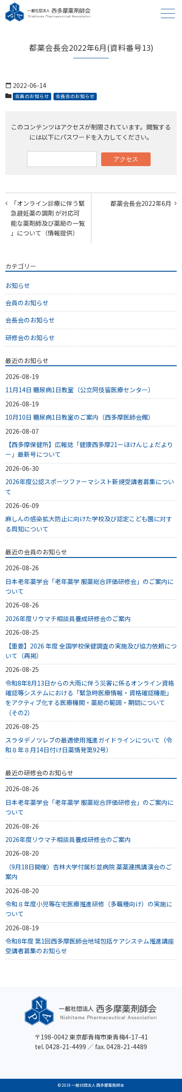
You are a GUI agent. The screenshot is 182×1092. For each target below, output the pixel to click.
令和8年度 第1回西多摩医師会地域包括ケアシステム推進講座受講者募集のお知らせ (89, 946)
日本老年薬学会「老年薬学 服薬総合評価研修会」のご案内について (89, 586)
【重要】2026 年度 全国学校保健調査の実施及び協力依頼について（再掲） (91, 650)
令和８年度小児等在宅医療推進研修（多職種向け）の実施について (88, 908)
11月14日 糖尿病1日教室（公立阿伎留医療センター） (79, 389)
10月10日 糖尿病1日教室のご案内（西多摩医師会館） (79, 417)
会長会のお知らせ (75, 96)
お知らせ (17, 285)
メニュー (168, 13)
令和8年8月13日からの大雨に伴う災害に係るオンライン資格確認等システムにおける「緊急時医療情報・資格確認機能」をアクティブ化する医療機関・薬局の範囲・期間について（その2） (89, 698)
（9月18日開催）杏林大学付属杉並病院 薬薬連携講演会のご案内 (88, 871)
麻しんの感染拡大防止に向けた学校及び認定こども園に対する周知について (88, 523)
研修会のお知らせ (30, 337)
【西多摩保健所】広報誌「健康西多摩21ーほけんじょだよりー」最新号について (89, 449)
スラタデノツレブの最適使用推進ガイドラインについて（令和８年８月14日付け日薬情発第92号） (88, 745)
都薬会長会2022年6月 (140, 203)
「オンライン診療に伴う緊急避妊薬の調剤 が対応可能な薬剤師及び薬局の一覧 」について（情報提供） (48, 218)
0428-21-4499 (66, 1046)
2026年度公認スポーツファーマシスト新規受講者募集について (89, 486)
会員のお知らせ (32, 96)
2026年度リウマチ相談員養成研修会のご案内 (68, 618)
